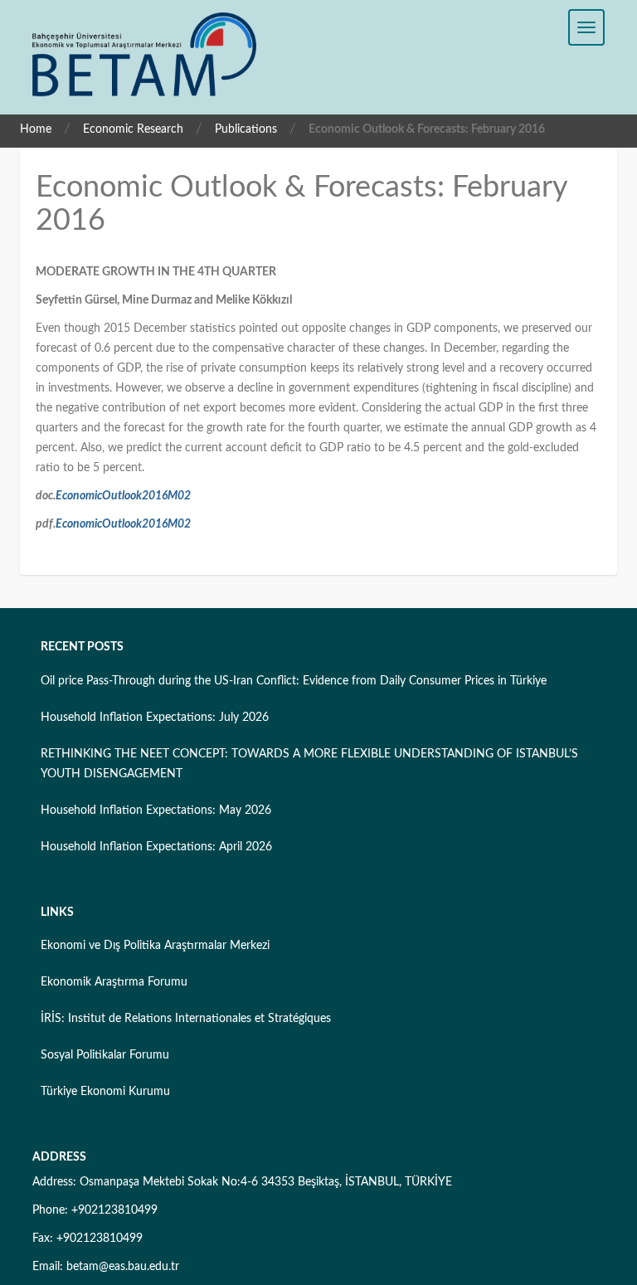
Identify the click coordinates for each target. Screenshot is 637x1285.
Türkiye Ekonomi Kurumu (105, 1092)
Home (35, 129)
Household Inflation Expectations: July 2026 (155, 717)
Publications (246, 129)
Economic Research (133, 129)
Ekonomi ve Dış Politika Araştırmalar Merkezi (155, 946)
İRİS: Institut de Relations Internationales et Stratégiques (186, 1019)
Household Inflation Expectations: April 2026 (156, 847)
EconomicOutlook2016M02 (123, 496)
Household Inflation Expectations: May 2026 (156, 810)
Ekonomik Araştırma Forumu (114, 982)
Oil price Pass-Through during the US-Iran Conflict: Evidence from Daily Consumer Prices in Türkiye (294, 681)
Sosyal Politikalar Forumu (105, 1055)
